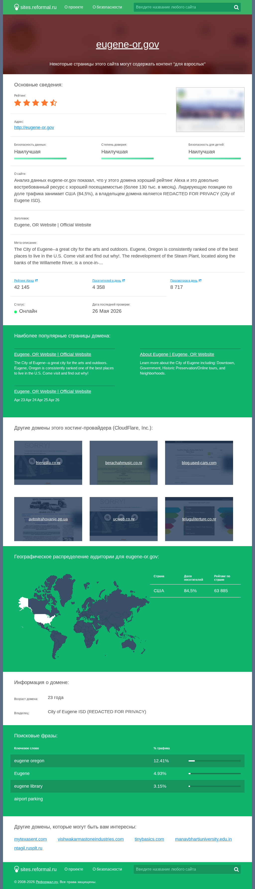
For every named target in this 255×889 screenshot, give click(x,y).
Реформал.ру (47, 882)
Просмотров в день (183, 280)
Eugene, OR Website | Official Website (52, 354)
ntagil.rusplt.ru (28, 848)
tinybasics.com (149, 839)
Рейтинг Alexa (24, 280)
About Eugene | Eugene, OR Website (177, 354)
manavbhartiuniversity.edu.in (203, 839)
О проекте (73, 7)
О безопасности (107, 7)
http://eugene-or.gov (34, 127)
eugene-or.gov (127, 44)
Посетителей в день (106, 280)
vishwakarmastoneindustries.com (91, 839)
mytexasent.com (30, 839)
